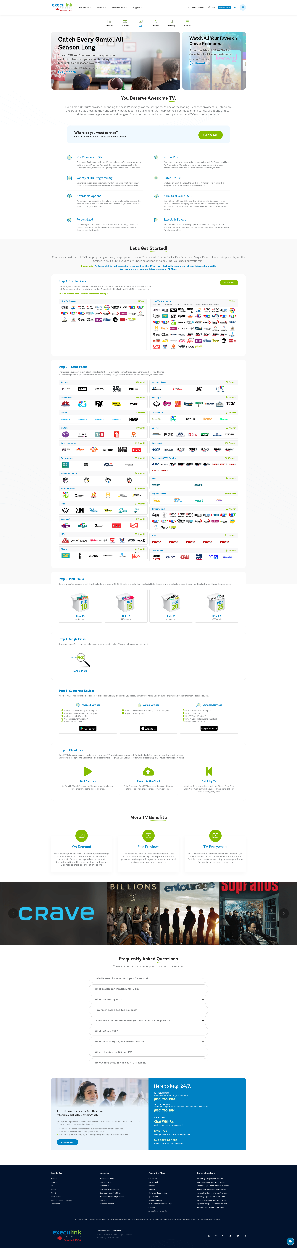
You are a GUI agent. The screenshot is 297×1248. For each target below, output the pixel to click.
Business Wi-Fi (105, 1182)
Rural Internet (56, 1196)
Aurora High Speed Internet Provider (212, 1200)
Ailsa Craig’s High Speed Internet (210, 1178)
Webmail (151, 1185)
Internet (54, 1182)
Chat (213, 7)
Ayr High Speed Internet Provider (210, 1207)
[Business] (187, 23)
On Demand (81, 846)
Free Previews (148, 846)
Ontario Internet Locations (61, 1200)
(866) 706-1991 (164, 1099)
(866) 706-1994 (164, 1110)
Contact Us (152, 1178)
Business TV (105, 1200)
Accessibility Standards (157, 1211)
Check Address (229, 282)
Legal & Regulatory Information (109, 1230)
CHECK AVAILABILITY (68, 1142)
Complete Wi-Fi (57, 1203)
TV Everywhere (215, 846)
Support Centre (165, 1140)
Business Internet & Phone (110, 1193)
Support (136, 7)
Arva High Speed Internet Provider (211, 1196)
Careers (151, 1207)
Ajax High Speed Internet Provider (211, 1182)
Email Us (160, 1131)
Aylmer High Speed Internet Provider (212, 1203)
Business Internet (107, 1178)
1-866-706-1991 (197, 7)
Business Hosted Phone (109, 1189)
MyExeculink (224, 7)
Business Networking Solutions (112, 1196)
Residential (84, 7)
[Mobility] (171, 23)
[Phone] (156, 23)
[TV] (141, 23)
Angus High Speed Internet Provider (211, 1189)
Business (100, 7)
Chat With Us (164, 1121)
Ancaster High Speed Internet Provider (213, 1185)
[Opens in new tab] (209, 1236)
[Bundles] (109, 23)
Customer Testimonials (157, 1193)
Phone (53, 1189)
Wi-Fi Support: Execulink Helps (160, 1203)
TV (52, 1185)
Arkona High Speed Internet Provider (212, 1193)
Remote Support (155, 1200)
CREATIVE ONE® (113, 1237)
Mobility (54, 1193)
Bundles (54, 1178)
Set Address (210, 135)
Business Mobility (107, 1203)
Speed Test (153, 1196)
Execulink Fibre (118, 7)
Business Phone (106, 1185)
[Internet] (124, 23)
